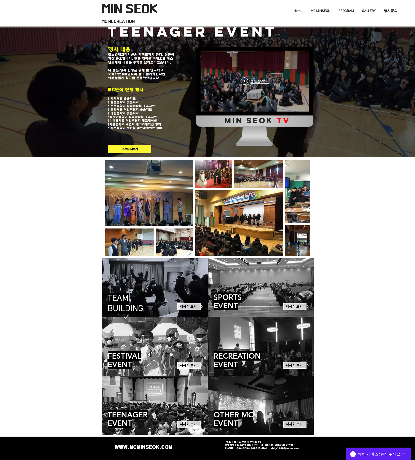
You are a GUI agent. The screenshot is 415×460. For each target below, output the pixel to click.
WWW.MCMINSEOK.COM (143, 447)
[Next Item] (302, 208)
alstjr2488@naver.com (285, 448)
